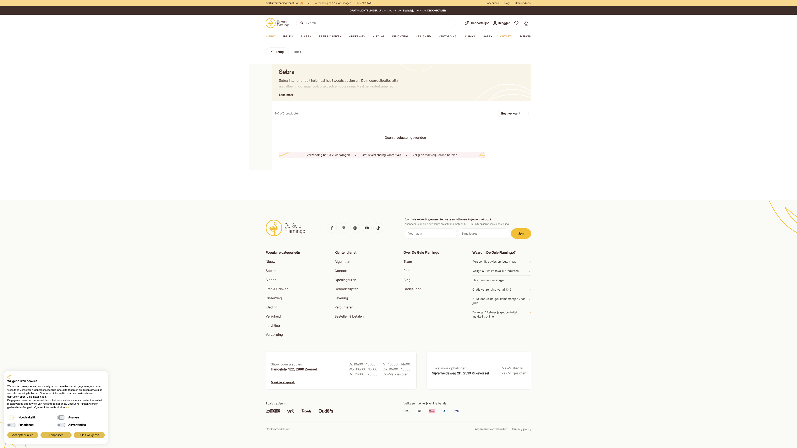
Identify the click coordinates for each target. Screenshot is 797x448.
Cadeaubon (492, 3)
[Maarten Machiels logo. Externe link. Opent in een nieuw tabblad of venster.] (9, 377)
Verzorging (448, 36)
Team (407, 261)
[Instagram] (355, 228)
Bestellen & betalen (349, 316)
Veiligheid (423, 36)
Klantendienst (523, 3)
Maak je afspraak (283, 382)
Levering (341, 298)
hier (67, 407)
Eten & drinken (330, 36)
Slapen (306, 36)
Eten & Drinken (277, 289)
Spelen (287, 36)
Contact (341, 271)
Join (521, 233)
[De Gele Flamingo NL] (278, 23)
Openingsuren (345, 280)
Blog (407, 280)
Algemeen (342, 261)
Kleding (378, 36)
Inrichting (400, 36)
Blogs (507, 3)
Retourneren (344, 307)
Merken (525, 36)
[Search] (301, 23)
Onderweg (357, 36)
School (470, 36)
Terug (280, 52)
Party (488, 36)
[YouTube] (367, 228)
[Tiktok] (378, 228)
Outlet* (506, 36)
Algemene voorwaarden (491, 429)
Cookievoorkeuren (278, 429)
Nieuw (270, 36)
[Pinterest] (343, 228)
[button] (516, 23)
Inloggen (504, 23)
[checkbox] (11, 417)
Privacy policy (521, 429)
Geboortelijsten (346, 289)
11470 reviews (362, 2)
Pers (406, 271)
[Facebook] (332, 228)
